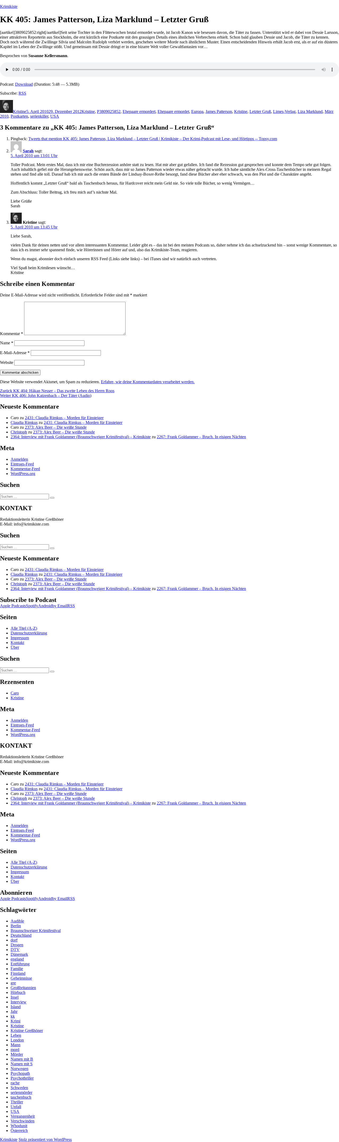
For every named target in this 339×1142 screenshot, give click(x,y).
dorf (14, 940)
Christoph (19, 432)
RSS (22, 93)
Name (6, 343)
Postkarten (19, 116)
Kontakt (17, 642)
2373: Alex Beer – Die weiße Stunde (56, 427)
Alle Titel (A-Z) (24, 628)
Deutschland (21, 935)
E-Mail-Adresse (15, 352)
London (17, 1040)
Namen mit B (22, 1059)
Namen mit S (22, 1064)
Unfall (16, 1106)
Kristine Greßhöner (27, 1030)
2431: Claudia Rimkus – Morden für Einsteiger (64, 417)
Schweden (19, 1087)
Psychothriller (22, 1078)
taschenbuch (21, 1097)
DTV (15, 949)
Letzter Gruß (260, 111)
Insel (15, 997)
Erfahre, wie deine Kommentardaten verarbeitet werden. (148, 382)
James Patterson (219, 111)
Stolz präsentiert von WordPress (45, 1139)
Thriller (17, 1102)
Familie (17, 968)
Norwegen (19, 1068)
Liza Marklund (310, 111)
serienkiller (39, 116)
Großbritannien (23, 987)
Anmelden (19, 459)
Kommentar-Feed (25, 469)
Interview (18, 1002)
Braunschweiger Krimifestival (36, 930)
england (17, 959)
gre (13, 983)
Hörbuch (18, 992)
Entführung (20, 964)
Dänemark (19, 954)
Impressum (20, 638)
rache (15, 1083)
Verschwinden (22, 1121)
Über (15, 647)
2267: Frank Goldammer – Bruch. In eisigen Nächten (201, 437)
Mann (15, 1045)
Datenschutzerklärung (29, 633)
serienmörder (21, 1092)
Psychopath (20, 1073)
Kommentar (11, 333)
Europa (197, 111)
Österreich (19, 1130)
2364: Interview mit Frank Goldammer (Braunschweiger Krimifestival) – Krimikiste (81, 437)
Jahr (14, 1011)
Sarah (28, 151)
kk (13, 1016)
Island (16, 1006)
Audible (17, 921)
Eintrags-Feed (22, 464)
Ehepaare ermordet (173, 111)
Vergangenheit (23, 1116)
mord (15, 1049)
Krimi (15, 1021)
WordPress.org (23, 473)
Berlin (16, 926)
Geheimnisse (21, 978)
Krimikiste (8, 6)
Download (24, 84)
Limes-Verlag (284, 111)
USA (54, 116)
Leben (16, 1035)
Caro (15, 693)
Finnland (18, 973)
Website (6, 362)
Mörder (17, 1054)
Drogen (17, 945)
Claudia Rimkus (24, 422)
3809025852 (110, 111)
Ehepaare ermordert (139, 111)
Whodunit (19, 1125)
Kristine (19, 111)
